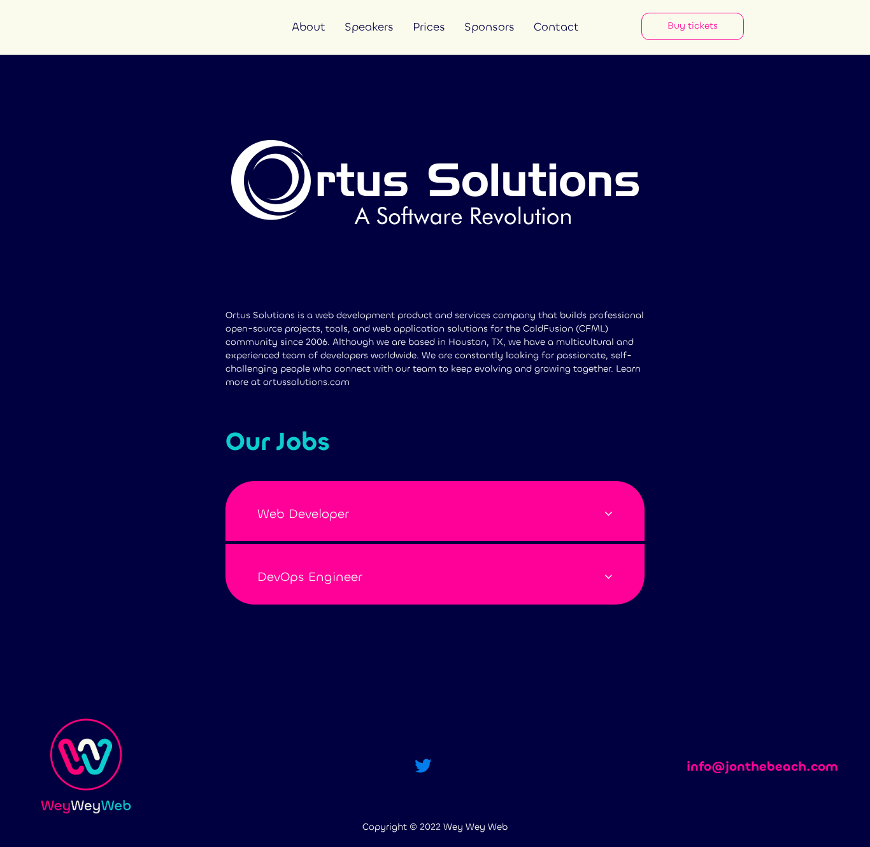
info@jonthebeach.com (762, 766)
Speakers (369, 26)
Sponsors (489, 26)
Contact (556, 26)
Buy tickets (692, 26)
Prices (429, 26)
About (308, 26)
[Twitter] (423, 767)
